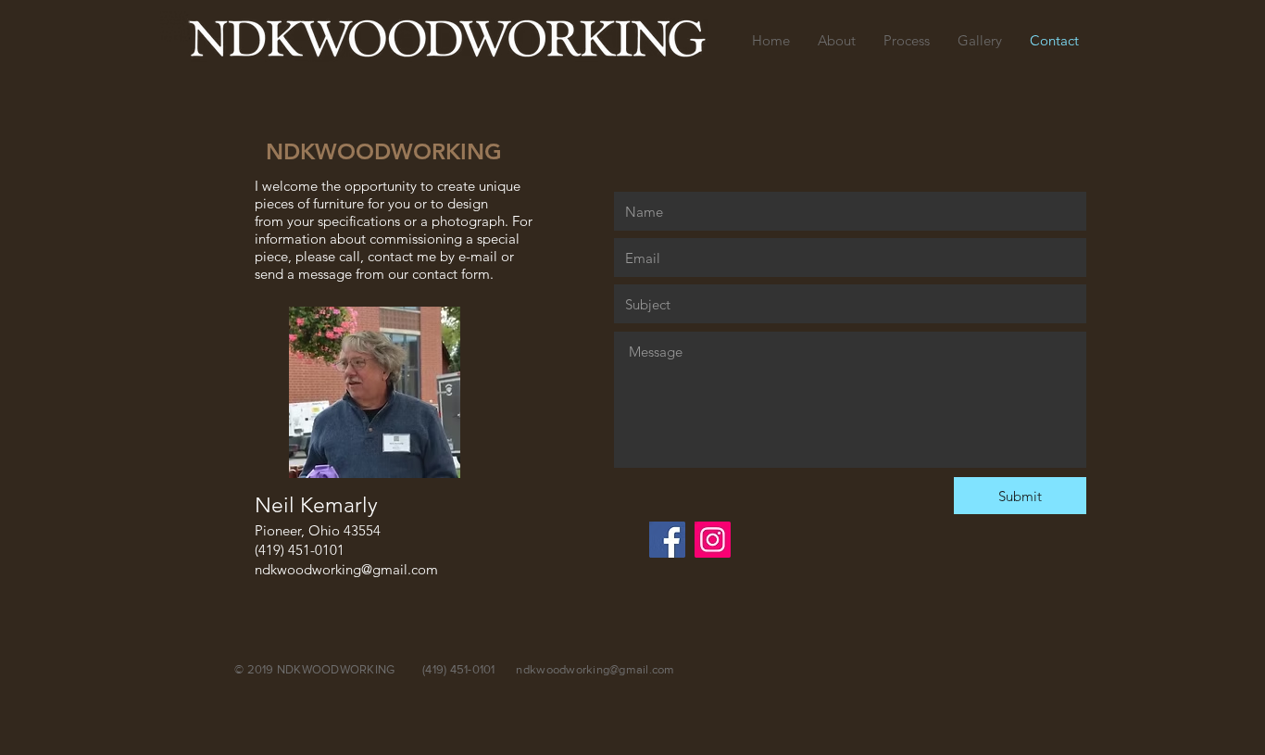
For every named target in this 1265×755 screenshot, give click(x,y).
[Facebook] (667, 540)
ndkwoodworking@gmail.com (346, 569)
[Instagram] (713, 540)
